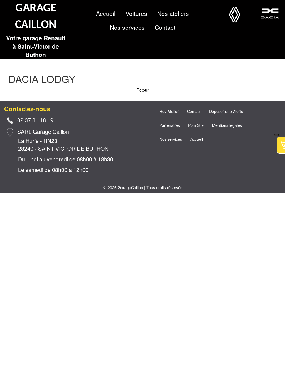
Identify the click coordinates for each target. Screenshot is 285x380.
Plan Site (196, 125)
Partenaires (169, 125)
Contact (165, 27)
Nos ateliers (173, 13)
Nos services (127, 27)
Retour (143, 90)
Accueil (106, 13)
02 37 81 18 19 (35, 120)
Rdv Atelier (169, 111)
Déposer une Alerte (226, 111)
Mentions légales (227, 125)
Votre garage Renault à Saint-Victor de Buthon (35, 46)
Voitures (136, 13)
